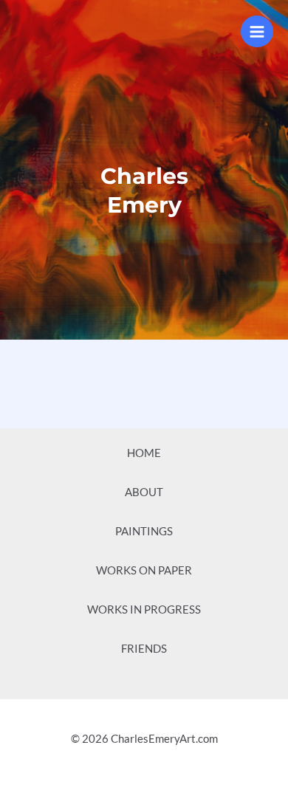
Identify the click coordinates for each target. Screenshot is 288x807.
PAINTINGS (144, 531)
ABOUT (144, 492)
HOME (144, 453)
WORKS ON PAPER (144, 570)
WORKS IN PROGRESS (144, 609)
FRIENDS (144, 648)
